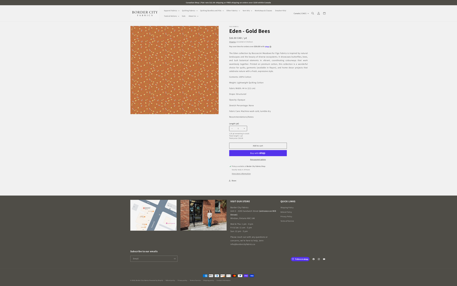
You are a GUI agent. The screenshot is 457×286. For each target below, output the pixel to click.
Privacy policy (182, 280)
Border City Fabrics (142, 280)
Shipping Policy (287, 207)
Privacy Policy (286, 216)
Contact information (224, 280)
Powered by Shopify (156, 280)
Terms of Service (287, 221)
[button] (171, 10)
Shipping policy (208, 280)
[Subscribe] (174, 259)
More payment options (258, 159)
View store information (241, 173)
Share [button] (234, 180)
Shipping (232, 42)
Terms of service (195, 280)
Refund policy (170, 280)
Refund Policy (286, 212)
